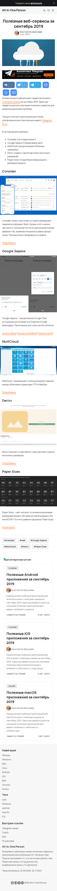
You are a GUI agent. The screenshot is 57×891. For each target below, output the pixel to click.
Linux (4, 767)
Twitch (5, 832)
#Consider (9, 540)
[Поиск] (49, 10)
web (4, 799)
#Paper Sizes (40, 546)
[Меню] (53, 10)
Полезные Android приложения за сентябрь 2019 (27, 579)
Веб (4, 780)
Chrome (6, 784)
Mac (4, 763)
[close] (54, 3)
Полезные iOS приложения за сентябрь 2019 (27, 638)
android (5, 808)
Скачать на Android (27, 333)
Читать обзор (9, 333)
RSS (4, 836)
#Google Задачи (38, 540)
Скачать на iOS (45, 333)
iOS (3, 776)
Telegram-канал (10, 828)
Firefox (5, 789)
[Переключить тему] (44, 10)
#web (22, 540)
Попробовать (9, 242)
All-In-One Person (38, 882)
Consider (12, 568)
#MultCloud (10, 546)
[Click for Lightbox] (28, 195)
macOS (11, 686)
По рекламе (8, 841)
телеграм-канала (11, 101)
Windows (6, 759)
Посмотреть (8, 527)
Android (6, 772)
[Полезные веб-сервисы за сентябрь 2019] (6, 92)
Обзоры (6, 755)
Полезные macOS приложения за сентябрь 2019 (27, 697)
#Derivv (25, 546)
